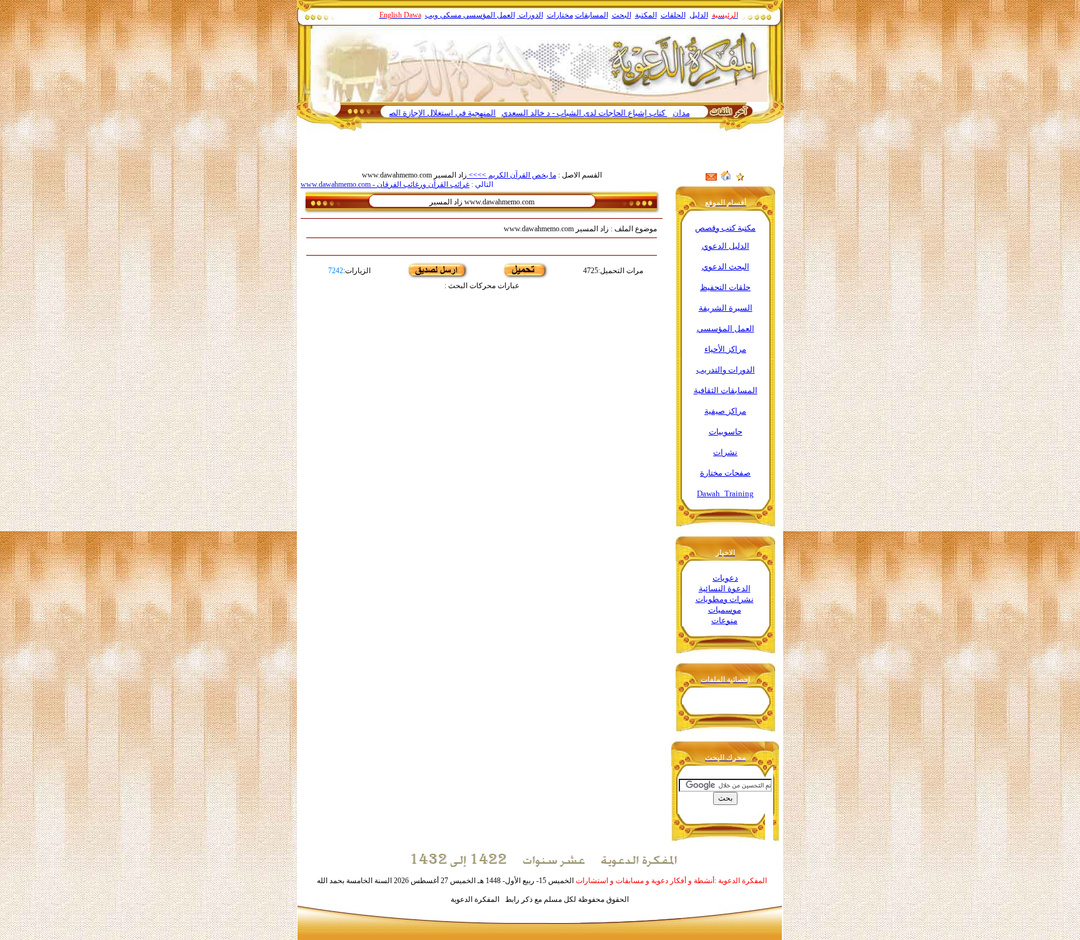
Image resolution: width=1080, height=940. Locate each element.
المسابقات (591, 15)
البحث (621, 15)
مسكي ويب (443, 15)
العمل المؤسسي (489, 15)
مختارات (560, 15)
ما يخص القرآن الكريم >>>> (511, 175)
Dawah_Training (725, 493)
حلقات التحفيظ (725, 287)
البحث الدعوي (725, 266)
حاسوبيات (725, 431)
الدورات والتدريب (725, 369)
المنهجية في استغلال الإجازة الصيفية (464, 113)
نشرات (725, 452)
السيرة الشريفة (725, 307)
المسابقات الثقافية (726, 390)
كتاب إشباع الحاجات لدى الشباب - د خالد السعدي (613, 113)
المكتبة (646, 15)
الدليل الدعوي (725, 246)
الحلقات (673, 15)
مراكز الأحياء (725, 349)
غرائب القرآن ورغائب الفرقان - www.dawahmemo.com (385, 184)
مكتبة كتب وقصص (725, 227)
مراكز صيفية (725, 411)
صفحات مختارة (725, 473)
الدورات (530, 15)
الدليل (698, 15)
